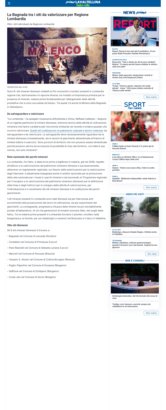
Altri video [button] (152, 254)
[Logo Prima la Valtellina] (83, 3)
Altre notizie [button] (151, 97)
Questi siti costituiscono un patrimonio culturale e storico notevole (66, 130)
